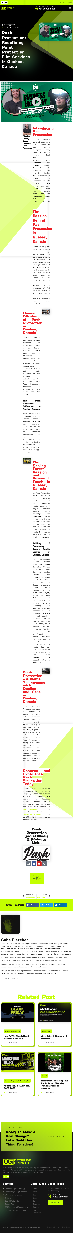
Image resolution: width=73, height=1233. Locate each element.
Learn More (12, 1043)
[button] (70, 8)
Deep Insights (15, 1081)
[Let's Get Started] (36, 8)
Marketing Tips (15, 1031)
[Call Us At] (49, 1196)
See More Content (11, 979)
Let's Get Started (46, 7)
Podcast (44, 1076)
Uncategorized (46, 1031)
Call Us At (57, 1195)
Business (7, 1031)
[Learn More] (5, 1043)
